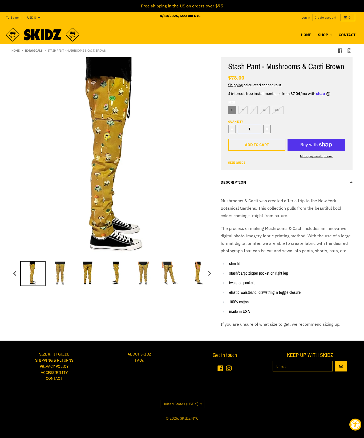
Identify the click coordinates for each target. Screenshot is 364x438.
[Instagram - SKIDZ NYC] (349, 50)
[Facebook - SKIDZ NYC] (340, 50)
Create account (325, 17)
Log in (306, 17)
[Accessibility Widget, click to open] (355, 425)
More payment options (316, 156)
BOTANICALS (34, 50)
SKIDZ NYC (189, 418)
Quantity (235, 121)
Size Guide (236, 162)
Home (15, 50)
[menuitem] (33, 273)
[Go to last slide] (15, 273)
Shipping (235, 84)
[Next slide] (209, 273)
